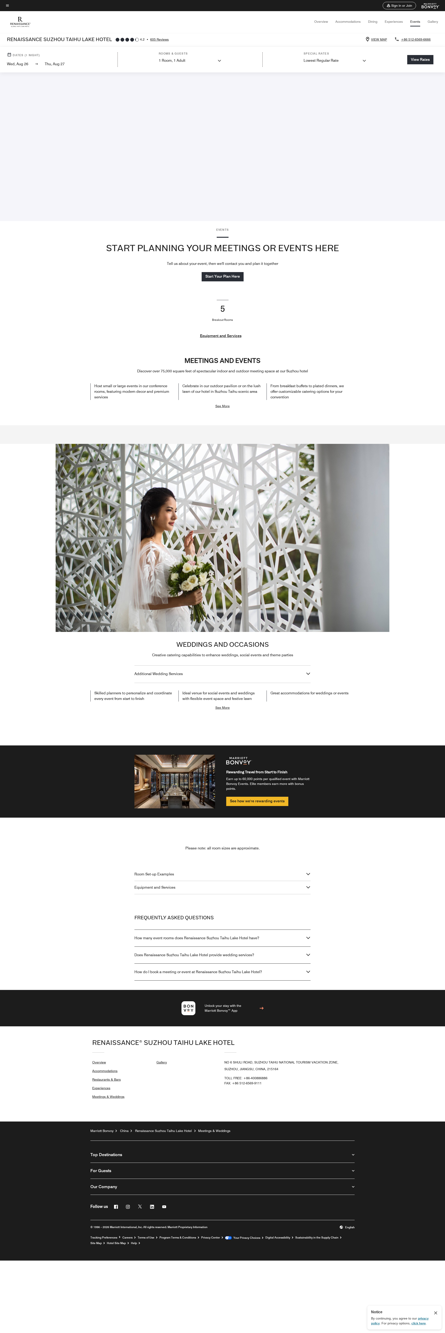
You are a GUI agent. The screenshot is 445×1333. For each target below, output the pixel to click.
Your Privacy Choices (246, 1237)
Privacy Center (210, 1237)
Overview (321, 21)
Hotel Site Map (116, 1243)
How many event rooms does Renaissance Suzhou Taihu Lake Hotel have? (196, 938)
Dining (372, 21)
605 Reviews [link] (159, 39)
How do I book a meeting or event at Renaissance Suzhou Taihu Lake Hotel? (198, 972)
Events (415, 21)
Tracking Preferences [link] (103, 1237)
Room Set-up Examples (154, 874)
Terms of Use (146, 1237)
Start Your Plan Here (222, 276)
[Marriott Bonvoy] (427, 6)
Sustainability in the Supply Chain (316, 1237)
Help (134, 1243)
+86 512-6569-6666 (416, 39)
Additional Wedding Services (158, 674)
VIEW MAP (379, 39)
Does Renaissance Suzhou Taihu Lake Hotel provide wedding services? (194, 955)
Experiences (394, 21)
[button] (399, 5)
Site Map (96, 1243)
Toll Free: (245, 1078)
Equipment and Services (221, 336)
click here (418, 1323)
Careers (127, 1237)
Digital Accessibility (277, 1237)
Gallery (433, 21)
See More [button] (222, 406)
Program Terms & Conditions (177, 1237)
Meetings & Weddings (108, 1097)
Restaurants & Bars (106, 1079)
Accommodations (348, 21)
